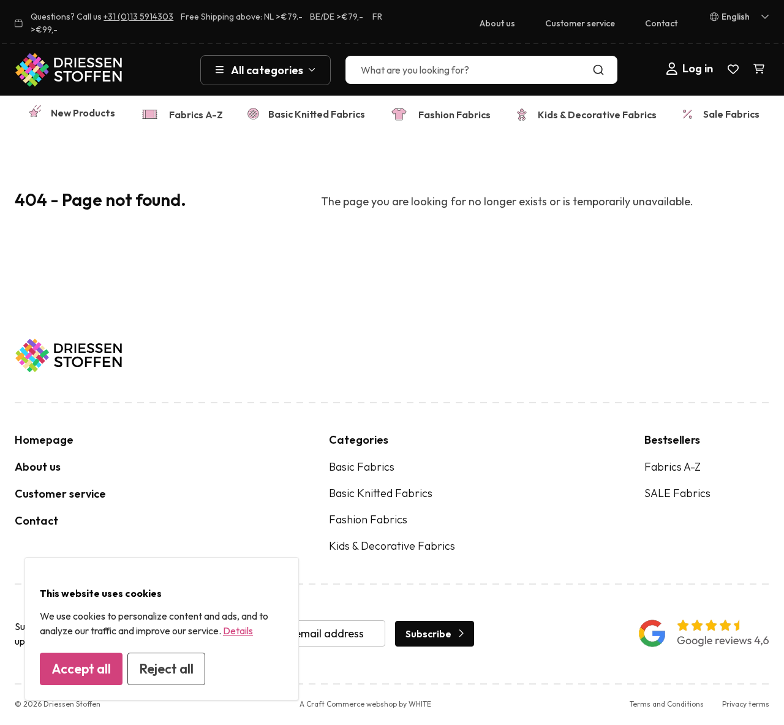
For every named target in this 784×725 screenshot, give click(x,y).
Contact (661, 23)
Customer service (580, 23)
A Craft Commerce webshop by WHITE (365, 703)
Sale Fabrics (731, 114)
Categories (358, 440)
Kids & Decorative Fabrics (597, 114)
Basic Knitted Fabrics (316, 114)
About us (497, 23)
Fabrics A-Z (196, 114)
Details (238, 630)
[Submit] (601, 69)
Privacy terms (745, 703)
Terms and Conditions (667, 703)
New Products (83, 113)
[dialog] (161, 628)
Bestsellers (672, 440)
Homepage (44, 440)
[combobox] (481, 70)
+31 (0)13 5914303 (138, 16)
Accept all (81, 669)
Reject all (166, 669)
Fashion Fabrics (454, 114)
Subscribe (428, 634)
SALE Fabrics (677, 493)
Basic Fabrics (361, 467)
